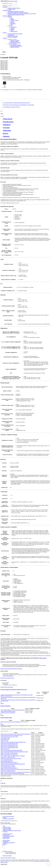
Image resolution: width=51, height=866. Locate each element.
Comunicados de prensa (7, 833)
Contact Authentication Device (7, 759)
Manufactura (12, 23)
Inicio (4, 51)
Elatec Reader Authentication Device (8, 770)
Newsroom (5, 831)
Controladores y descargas (15, 44)
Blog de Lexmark (6, 840)
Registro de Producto (14, 41)
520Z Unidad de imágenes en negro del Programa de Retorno (13, 709)
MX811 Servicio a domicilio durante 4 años (9, 746)
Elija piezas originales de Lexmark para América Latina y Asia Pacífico (22, 13)
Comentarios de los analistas (8, 836)
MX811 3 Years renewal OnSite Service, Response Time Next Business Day (16, 772)
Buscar (4, 3)
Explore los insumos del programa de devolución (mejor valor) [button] (13, 689)
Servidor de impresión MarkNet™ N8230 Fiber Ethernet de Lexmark (14, 751)
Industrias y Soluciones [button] (7, 15)
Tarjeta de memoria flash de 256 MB (8, 766)
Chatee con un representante (8, 818)
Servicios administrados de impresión (15, 33)
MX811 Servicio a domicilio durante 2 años (9, 743)
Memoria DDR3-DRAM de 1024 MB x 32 (9, 762)
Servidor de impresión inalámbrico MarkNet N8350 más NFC (13, 763)
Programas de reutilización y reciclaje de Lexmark (18, 12)
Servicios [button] (5, 32)
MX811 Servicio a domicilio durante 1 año (9, 744)
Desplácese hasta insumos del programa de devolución (11, 668)
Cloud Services (13, 27)
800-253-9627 (7, 822)
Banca (11, 18)
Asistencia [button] (5, 38)
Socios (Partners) (6, 837)
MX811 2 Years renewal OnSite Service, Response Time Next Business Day (16, 769)
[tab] (27, 119)
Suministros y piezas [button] (7, 10)
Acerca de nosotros (7, 827)
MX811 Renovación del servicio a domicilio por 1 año (11, 735)
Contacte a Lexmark (7, 828)
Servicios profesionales (12, 37)
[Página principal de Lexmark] (12, 1)
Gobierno (12, 19)
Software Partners (13, 31)
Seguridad (12, 28)
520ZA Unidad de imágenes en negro (8, 711)
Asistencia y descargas (14, 40)
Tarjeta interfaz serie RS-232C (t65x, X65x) (9, 736)
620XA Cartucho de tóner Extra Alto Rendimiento (10, 721)
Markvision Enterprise (14, 47)
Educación (12, 22)
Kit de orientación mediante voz (7, 761)
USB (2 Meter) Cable (5, 739)
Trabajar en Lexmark (7, 829)
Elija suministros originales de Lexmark (15, 11)
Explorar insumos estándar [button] (6, 717)
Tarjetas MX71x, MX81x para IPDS (8, 757)
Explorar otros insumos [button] (5, 705)
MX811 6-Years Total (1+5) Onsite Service (9, 754)
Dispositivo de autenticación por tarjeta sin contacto (11, 758)
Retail (11, 24)
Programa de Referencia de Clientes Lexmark (12, 830)
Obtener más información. (8, 675)
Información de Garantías (13, 35)
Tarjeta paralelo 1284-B (5, 738)
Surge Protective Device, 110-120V (8, 765)
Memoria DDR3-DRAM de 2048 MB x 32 (9, 768)
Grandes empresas (11, 9)
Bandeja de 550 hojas (5, 748)
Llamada (4, 817)
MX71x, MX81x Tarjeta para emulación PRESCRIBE (11, 750)
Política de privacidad (7, 855)
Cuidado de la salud (14, 20)
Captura (12, 30)
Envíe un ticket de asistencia (8, 816)
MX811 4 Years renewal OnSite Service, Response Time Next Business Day (16, 733)
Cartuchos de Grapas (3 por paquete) (8, 712)
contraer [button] (2, 703)
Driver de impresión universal (16, 45)
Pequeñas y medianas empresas (14, 8)
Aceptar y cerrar (4, 864)
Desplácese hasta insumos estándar (7, 677)
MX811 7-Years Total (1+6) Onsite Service (9, 753)
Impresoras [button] (5, 6)
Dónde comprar (6, 838)
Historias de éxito (6, 834)
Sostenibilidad (6, 841)
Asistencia (5, 843)
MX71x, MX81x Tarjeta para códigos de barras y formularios (13, 755)
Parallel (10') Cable (4, 740)
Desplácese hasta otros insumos (6, 687)
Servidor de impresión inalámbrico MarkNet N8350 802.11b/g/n (13, 742)
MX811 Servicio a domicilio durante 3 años (9, 747)
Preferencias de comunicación (9, 842)
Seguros (12, 21)
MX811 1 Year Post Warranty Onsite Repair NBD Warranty (12, 773)
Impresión (12, 29)
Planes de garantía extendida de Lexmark (16, 14)
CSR (4, 844)
